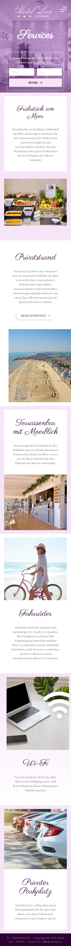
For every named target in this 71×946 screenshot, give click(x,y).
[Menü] (63, 9)
